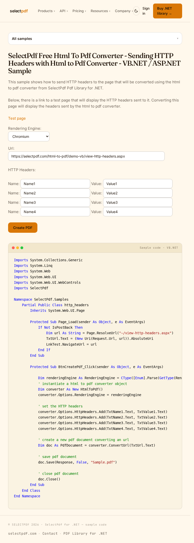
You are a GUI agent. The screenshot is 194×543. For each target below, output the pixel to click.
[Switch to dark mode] (136, 10)
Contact (50, 533)
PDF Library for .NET (85, 533)
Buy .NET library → (164, 10)
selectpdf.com (22, 533)
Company (124, 11)
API (64, 11)
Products (46, 11)
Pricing (79, 11)
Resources (100, 11)
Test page (17, 118)
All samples (95, 38)
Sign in (146, 10)
